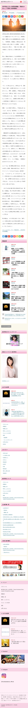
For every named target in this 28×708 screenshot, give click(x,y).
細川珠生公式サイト (10, 704)
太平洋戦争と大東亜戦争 (7, 514)
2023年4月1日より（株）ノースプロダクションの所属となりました (15, 319)
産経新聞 (5, 437)
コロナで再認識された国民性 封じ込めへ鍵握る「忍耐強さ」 (18, 263)
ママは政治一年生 (6, 455)
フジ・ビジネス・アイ (8, 439)
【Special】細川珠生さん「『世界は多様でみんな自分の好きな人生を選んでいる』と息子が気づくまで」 (15, 315)
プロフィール (5, 424)
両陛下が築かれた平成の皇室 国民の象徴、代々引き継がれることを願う (18, 298)
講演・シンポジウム (7, 430)
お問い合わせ (5, 441)
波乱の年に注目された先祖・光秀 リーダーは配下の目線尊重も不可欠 (18, 309)
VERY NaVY (5, 453)
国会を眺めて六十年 (7, 529)
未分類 (4, 464)
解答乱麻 (4, 468)
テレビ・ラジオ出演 (7, 490)
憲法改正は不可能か (7, 531)
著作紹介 (5, 510)
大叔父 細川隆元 (6, 544)
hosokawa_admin (21, 12)
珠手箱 (4, 444)
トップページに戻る (6, 326)
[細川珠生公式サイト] (8, 1)
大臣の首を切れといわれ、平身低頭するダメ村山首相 (13, 516)
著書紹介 (4, 426)
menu (25, 1)
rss (21, 2)
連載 (4, 435)
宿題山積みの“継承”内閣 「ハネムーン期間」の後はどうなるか (18, 287)
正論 (4, 466)
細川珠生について (5, 380)
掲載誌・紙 (5, 428)
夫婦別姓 (12, 12)
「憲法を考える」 (6, 552)
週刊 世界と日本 (6, 470)
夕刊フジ (4, 459)
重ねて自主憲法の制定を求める (9, 527)
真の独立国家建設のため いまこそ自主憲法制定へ (12, 522)
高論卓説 (5, 12)
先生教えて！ (5, 457)
